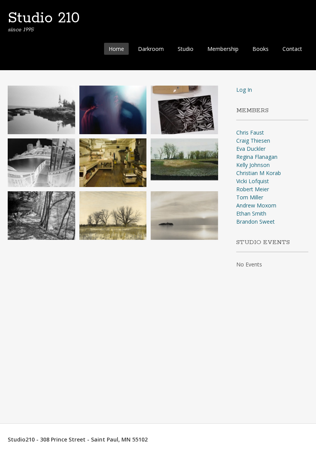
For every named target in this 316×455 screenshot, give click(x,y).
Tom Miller (249, 197)
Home (116, 48)
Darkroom (151, 48)
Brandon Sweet (255, 221)
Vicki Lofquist (252, 181)
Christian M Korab (258, 173)
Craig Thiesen (253, 140)
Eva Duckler (251, 148)
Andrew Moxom (256, 205)
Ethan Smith (251, 213)
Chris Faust (250, 132)
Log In (244, 89)
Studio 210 (44, 18)
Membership (223, 48)
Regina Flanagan (256, 156)
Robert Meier (252, 189)
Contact (292, 48)
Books (260, 48)
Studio (185, 48)
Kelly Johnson (253, 165)
